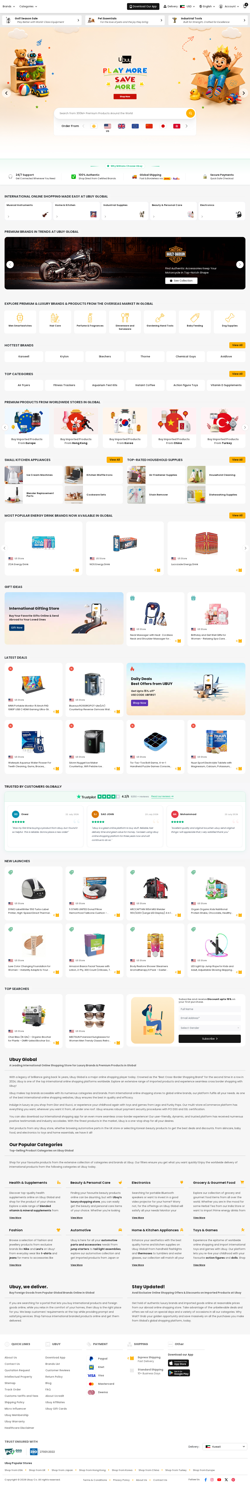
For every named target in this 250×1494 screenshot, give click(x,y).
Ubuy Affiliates (55, 1402)
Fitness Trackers (24, 385)
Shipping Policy (14, 1402)
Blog (48, 1383)
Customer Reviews (57, 1370)
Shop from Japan (62, 1470)
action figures (215, 1258)
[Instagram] (212, 1480)
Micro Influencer (15, 1409)
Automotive (80, 1230)
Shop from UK (37, 1470)
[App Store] (179, 1364)
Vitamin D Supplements (185, 385)
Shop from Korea (122, 1470)
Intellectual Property (18, 1377)
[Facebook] (205, 1480)
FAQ (48, 1389)
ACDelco (226, 356)
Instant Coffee (105, 385)
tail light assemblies (107, 1249)
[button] (229, 6)
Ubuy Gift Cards (56, 1409)
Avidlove (185, 356)
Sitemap (10, 1383)
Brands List (52, 1364)
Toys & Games (205, 1230)
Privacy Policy (121, 1480)
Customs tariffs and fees (21, 1396)
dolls (234, 1258)
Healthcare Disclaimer (19, 1428)
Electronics (141, 1183)
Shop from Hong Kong (92, 1470)
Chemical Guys (145, 356)
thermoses (145, 1253)
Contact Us (12, 1364)
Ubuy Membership (17, 1415)
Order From (70, 126)
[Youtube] (219, 1480)
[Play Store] (179, 1374)
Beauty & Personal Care (90, 1183)
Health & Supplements (28, 1183)
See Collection (183, 277)
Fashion (16, 1230)
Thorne (105, 356)
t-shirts (46, 1253)
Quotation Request (17, 1370)
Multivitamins (226, 385)
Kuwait (216, 1446)
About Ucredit (54, 1396)
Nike (26, 1249)
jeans (13, 1258)
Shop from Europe (204, 1470)
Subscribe (208, 1039)
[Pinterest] (233, 1480)
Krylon (24, 356)
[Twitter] (226, 1480)
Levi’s (39, 1249)
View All (237, 345)
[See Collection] (125, 263)
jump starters (80, 1249)
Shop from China (149, 1470)
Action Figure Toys (145, 385)
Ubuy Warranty (15, 1421)
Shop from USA (14, 1470)
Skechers (64, 356)
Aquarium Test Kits (64, 385)
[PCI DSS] (13, 1452)
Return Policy (54, 1377)
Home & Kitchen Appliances (155, 1230)
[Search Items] (190, 113)
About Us (11, 1357)
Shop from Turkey (176, 1470)
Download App (55, 1357)
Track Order (13, 1389)
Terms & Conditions (95, 1480)
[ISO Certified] (40, 1451)
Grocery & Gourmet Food (214, 1183)
